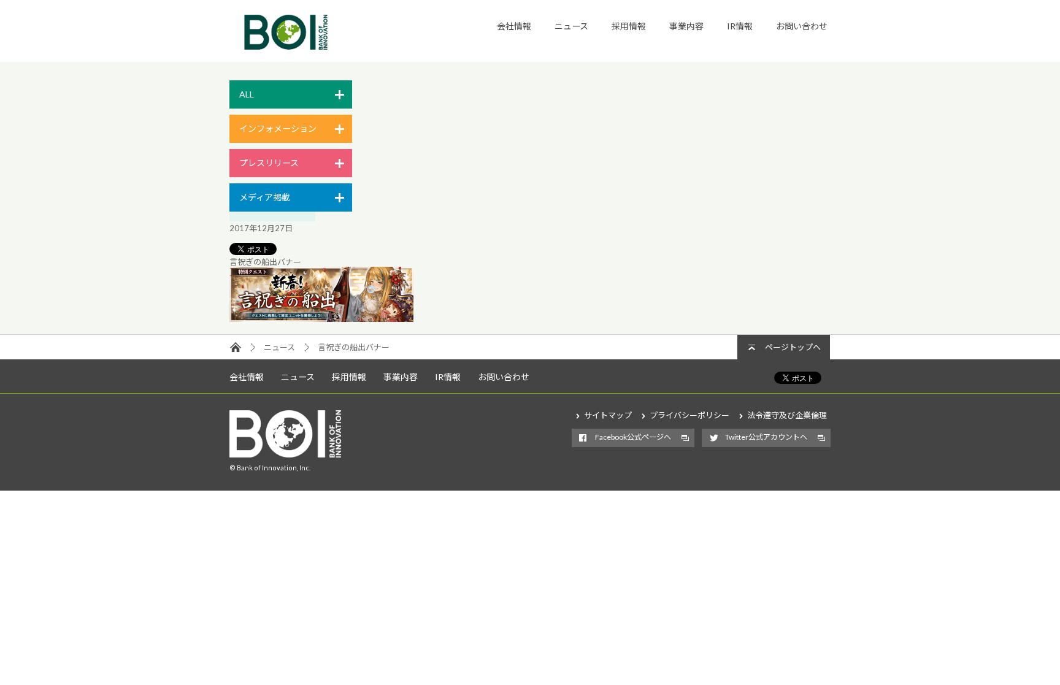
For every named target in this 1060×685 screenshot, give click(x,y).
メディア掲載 (264, 197)
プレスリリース (269, 163)
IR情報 (740, 26)
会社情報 (514, 26)
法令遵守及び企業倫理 (787, 415)
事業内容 (686, 26)
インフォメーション (278, 128)
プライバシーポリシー (689, 415)
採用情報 (629, 26)
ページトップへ (793, 347)
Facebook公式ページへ (633, 437)
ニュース (571, 26)
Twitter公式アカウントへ (766, 437)
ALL (246, 94)
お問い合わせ (802, 26)
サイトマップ (608, 415)
